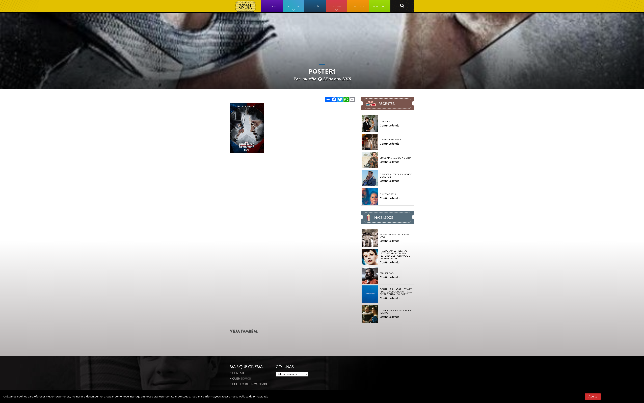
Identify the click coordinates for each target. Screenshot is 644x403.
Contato (238, 373)
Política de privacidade (250, 384)
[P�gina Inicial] (245, 6)
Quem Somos (241, 378)
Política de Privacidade (253, 396)
